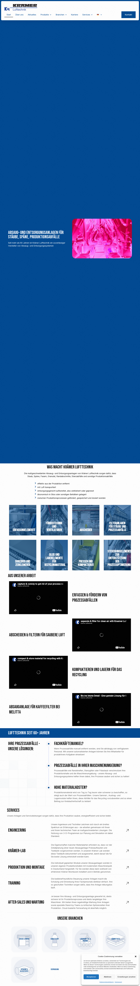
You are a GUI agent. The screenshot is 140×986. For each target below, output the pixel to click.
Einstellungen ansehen (127, 977)
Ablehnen (107, 977)
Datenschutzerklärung (107, 982)
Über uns (19, 15)
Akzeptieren (91, 977)
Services (86, 15)
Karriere (74, 15)
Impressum (118, 982)
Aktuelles (32, 15)
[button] (136, 956)
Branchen (60, 15)
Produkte (44, 15)
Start (9, 15)
